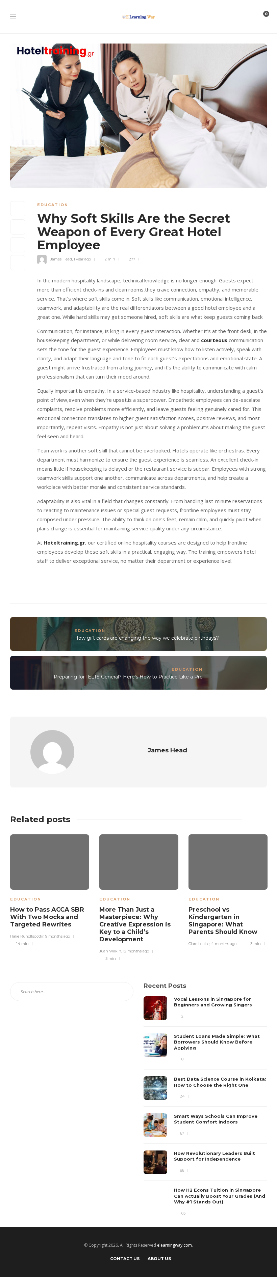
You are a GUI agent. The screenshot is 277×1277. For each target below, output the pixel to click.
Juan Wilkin (110, 951)
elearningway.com (174, 1245)
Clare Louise (198, 943)
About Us (159, 1258)
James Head (61, 259)
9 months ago (57, 936)
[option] (49, 889)
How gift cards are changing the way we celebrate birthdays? (146, 638)
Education (52, 204)
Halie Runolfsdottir (27, 936)
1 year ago (82, 259)
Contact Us (125, 1258)
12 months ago (136, 951)
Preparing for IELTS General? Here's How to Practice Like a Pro (128, 677)
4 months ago (223, 943)
